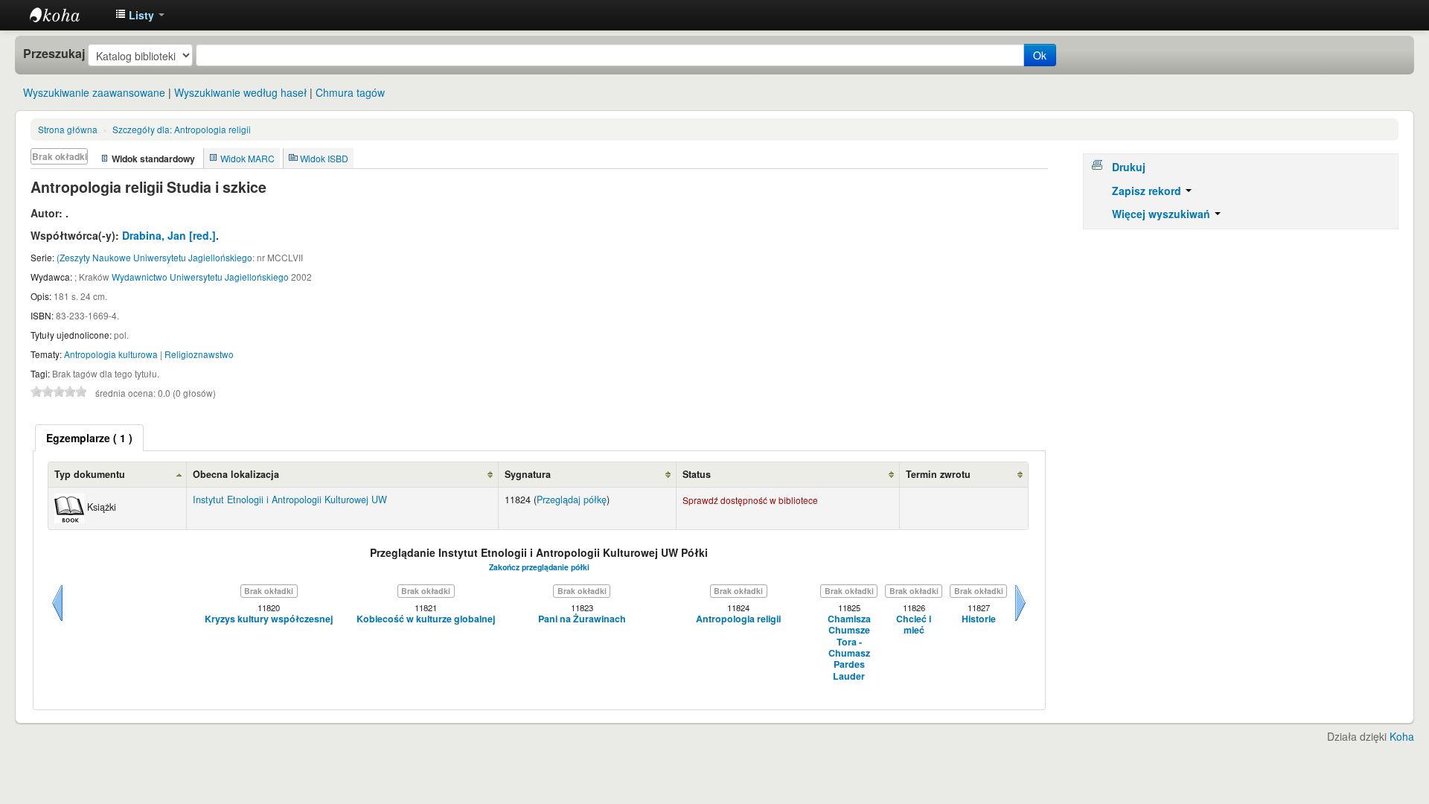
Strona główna (67, 129)
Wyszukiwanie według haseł (240, 92)
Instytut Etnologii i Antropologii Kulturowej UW (67, 15)
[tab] (89, 437)
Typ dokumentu (89, 474)
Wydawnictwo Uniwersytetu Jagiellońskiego (200, 276)
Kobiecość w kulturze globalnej (426, 619)
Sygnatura (528, 474)
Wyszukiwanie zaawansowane (94, 92)
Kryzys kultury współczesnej (269, 619)
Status (696, 474)
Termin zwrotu (938, 474)
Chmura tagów (350, 92)
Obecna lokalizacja (236, 474)
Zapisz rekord (1148, 190)
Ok (1039, 55)
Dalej (1020, 621)
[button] (140, 15)
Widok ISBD (324, 158)
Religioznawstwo (199, 354)
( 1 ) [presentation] (89, 437)
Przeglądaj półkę (572, 499)
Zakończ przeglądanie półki (539, 566)
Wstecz (57, 621)
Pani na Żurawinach (582, 619)
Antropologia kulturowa (111, 354)
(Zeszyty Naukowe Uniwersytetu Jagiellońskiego (154, 257)
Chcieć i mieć (913, 624)
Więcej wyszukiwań (1162, 213)
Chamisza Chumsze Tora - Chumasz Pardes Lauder (849, 647)
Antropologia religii (181, 129)
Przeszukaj (54, 53)
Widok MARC (247, 158)
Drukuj (1128, 166)
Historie (979, 619)
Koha (1402, 736)
